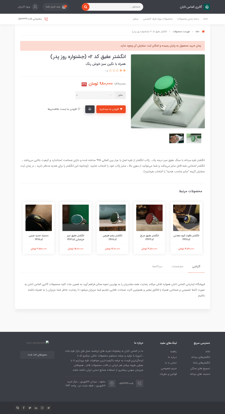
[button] (56, 7)
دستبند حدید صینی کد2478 (39, 237)
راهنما (173, 351)
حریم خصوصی (169, 368)
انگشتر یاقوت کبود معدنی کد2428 (186, 237)
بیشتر (135, 19)
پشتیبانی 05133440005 (30, 19)
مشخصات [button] (177, 266)
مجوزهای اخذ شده (37, 355)
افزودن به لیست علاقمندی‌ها (62, 109)
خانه (205, 19)
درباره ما (172, 357)
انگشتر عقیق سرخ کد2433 (149, 237)
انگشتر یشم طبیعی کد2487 (112, 237)
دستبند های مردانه (200, 374)
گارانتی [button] (196, 266)
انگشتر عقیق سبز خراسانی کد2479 (75, 237)
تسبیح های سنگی (200, 368)
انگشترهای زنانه (201, 363)
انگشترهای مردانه (200, 357)
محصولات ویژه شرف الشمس (157, 19)
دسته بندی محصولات (188, 19)
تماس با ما (171, 363)
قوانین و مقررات (168, 374)
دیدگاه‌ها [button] (157, 266)
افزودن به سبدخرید (109, 109)
